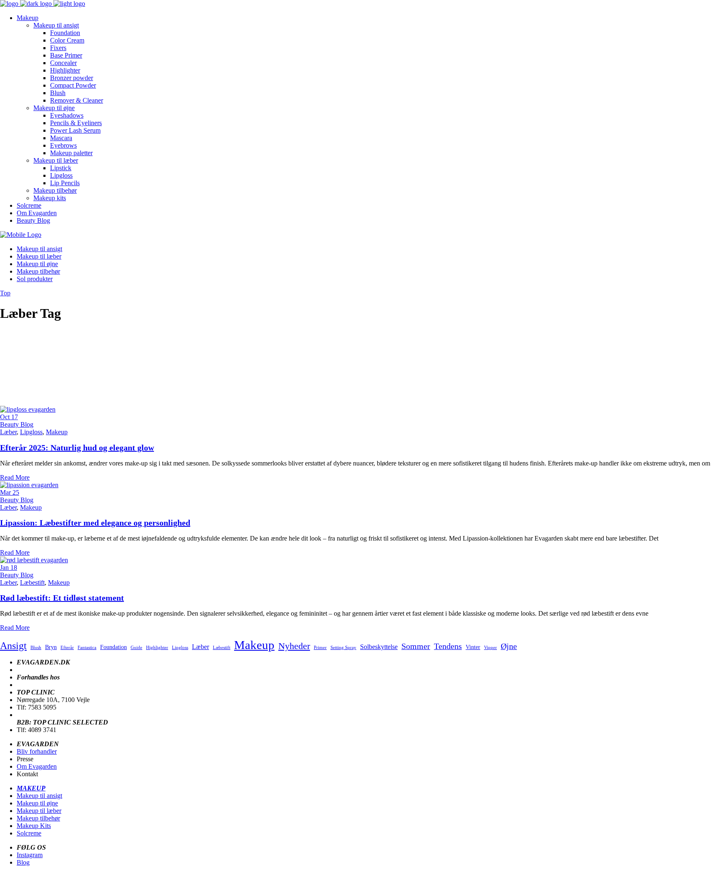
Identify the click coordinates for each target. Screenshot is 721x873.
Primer (320, 647)
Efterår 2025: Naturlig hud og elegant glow (77, 447)
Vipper (490, 647)
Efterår (67, 647)
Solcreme (29, 833)
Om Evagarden (37, 766)
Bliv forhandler (37, 751)
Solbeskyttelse (379, 646)
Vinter (473, 647)
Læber (8, 431)
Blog (23, 862)
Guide (136, 647)
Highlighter (157, 647)
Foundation (113, 647)
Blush (35, 647)
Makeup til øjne (37, 803)
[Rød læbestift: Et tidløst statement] (34, 560)
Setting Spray (343, 647)
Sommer (415, 646)
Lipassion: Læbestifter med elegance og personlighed (95, 522)
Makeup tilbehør (38, 818)
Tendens (448, 646)
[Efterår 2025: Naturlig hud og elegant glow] (27, 409)
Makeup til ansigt (39, 795)
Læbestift (32, 582)
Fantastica (87, 647)
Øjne (509, 646)
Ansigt (13, 645)
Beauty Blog (16, 424)
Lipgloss (31, 431)
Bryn (51, 647)
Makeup (57, 431)
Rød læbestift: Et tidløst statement (62, 597)
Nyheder (294, 646)
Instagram (30, 854)
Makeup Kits (34, 825)
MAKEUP (31, 788)
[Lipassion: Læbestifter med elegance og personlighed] (29, 484)
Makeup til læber (39, 810)
